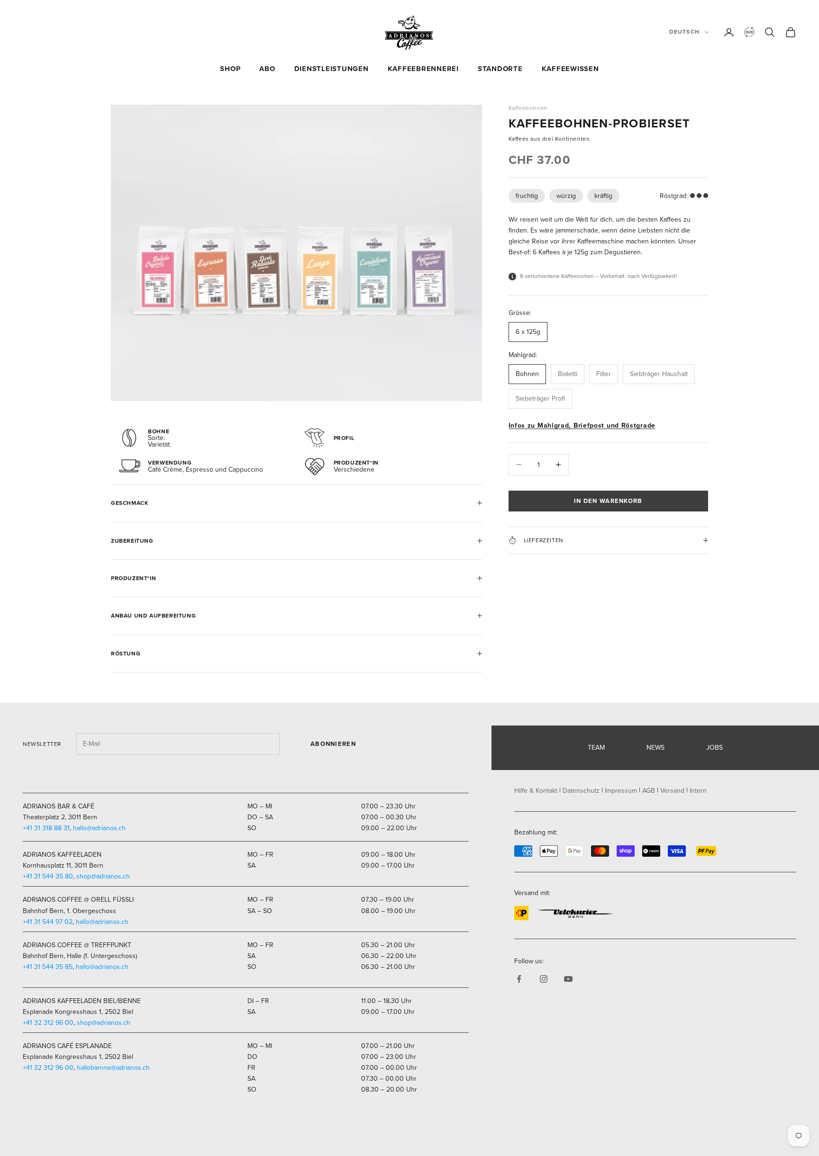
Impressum (621, 791)
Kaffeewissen (570, 68)
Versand (672, 791)
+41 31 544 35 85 (48, 967)
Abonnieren (333, 743)
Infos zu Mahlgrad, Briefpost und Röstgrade (582, 425)
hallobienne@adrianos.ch (113, 1068)
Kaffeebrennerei (423, 68)
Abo (267, 68)
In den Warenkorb (608, 500)
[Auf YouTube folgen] (568, 979)
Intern (698, 791)
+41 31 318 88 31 (46, 828)
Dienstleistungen (331, 68)
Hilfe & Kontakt (535, 791)
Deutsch (684, 31)
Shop (230, 68)
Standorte (500, 68)
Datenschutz (581, 791)
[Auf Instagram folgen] (543, 979)
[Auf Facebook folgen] (519, 979)
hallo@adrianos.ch (99, 828)
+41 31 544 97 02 (48, 922)
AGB (648, 791)
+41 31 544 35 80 (48, 876)
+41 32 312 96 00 (48, 1023)
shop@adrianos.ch (103, 876)
